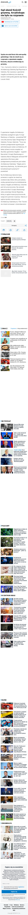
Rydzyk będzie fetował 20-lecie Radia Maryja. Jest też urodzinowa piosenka (19, 264)
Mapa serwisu (7, 908)
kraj (19, 6)
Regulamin (7, 906)
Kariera (22, 905)
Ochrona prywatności (18, 906)
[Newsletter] (4, 230)
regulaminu (21, 887)
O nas (11, 905)
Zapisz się (14, 891)
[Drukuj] (11, 230)
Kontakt (6, 905)
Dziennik (2, 6)
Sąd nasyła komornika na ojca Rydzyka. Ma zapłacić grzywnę (19, 248)
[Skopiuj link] (17, 230)
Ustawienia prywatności (18, 908)
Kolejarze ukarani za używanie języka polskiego (19, 238)
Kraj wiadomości (22, 328)
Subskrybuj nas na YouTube (11, 21)
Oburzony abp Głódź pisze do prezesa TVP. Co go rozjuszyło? (19, 256)
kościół (9, 221)
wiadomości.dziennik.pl (11, 6)
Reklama (16, 905)
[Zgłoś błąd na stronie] (24, 230)
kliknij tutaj (17, 899)
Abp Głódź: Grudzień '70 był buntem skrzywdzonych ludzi (19, 271)
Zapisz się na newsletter (10, 26)
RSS (14, 910)
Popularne (13, 328)
